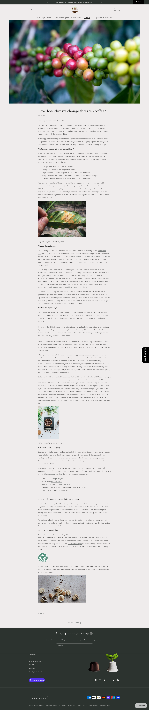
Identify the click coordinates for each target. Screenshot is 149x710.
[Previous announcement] (47, 2)
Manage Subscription (36, 661)
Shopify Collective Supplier (38, 672)
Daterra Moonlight (75, 544)
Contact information (105, 705)
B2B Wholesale (34, 665)
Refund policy (62, 705)
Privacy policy (72, 705)
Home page (32, 654)
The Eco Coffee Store (39, 705)
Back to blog (76, 623)
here (53, 121)
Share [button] (42, 613)
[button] (31, 9)
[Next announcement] (101, 2)
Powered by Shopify (51, 705)
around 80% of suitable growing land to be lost (71, 287)
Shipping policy (93, 705)
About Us (32, 668)
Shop (30, 658)
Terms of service (82, 705)
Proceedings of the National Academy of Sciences (91, 256)
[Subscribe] (90, 645)
